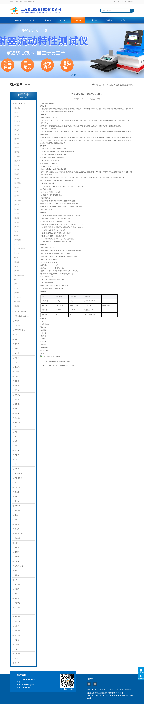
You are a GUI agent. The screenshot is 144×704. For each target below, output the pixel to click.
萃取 (16, 284)
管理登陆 (128, 689)
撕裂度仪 (17, 395)
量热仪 (17, 147)
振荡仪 (17, 271)
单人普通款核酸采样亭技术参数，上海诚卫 (59, 362)
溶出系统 (18, 301)
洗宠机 (17, 589)
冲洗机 (17, 143)
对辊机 (17, 446)
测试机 (17, 436)
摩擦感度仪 (18, 240)
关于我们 (33, 20)
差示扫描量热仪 (20, 249)
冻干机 (17, 427)
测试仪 (17, 321)
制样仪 (17, 626)
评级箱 (17, 409)
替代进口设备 (19, 533)
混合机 (17, 459)
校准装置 (17, 630)
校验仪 (17, 262)
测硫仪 (17, 112)
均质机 (17, 227)
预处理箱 (17, 404)
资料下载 (94, 20)
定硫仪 (17, 413)
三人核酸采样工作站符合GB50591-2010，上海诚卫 (61, 365)
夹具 (16, 580)
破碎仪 (17, 231)
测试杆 (17, 196)
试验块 (17, 187)
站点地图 (121, 693)
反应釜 (17, 178)
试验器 (17, 556)
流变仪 (17, 501)
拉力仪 (17, 139)
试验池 (17, 134)
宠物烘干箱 (18, 598)
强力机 (17, 483)
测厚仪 (17, 213)
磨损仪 (17, 152)
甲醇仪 (17, 469)
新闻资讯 (48, 20)
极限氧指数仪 (19, 566)
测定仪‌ (17, 547)
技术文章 (78, 20)
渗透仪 (17, 519)
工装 (16, 649)
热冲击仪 (17, 658)
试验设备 (18, 125)
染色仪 (17, 279)
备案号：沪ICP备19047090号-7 (110, 695)
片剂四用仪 (18, 506)
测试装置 (17, 584)
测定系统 (17, 524)
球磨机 (17, 464)
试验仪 (17, 348)
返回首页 (116, 2)
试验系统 (17, 325)
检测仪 (17, 399)
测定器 (17, 253)
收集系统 (18, 297)
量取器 (17, 209)
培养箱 (17, 381)
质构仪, (17, 455)
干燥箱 (17, 376)
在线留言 (123, 2)
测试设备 (18, 121)
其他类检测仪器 (20, 103)
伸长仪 (17, 205)
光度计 (17, 288)
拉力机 (17, 335)
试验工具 (18, 169)
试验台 (17, 441)
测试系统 (17, 367)
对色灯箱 (17, 422)
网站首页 (18, 20)
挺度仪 (17, 663)
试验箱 (17, 358)
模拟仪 (17, 575)
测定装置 (17, 617)
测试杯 (17, 117)
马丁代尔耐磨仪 (20, 330)
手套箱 (17, 640)
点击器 (17, 644)
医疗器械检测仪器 (20, 311)
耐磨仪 (17, 450)
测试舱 (17, 492)
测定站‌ (17, 191)
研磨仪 (17, 235)
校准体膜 (17, 635)
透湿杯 (17, 130)
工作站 (17, 244)
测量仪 (17, 390)
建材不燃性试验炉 (20, 275)
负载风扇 (18, 161)
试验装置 (17, 487)
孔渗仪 (17, 306)
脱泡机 (17, 222)
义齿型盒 (18, 183)
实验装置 (17, 510)
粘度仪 (17, 266)
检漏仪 (17, 218)
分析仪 (17, 496)
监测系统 (18, 156)
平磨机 (17, 612)
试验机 (17, 362)
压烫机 (17, 432)
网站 (88, 689)
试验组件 (18, 200)
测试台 (17, 515)
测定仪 (17, 344)
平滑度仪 (17, 372)
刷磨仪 (17, 293)
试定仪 (17, 561)
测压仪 (17, 552)
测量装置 (17, 570)
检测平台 (18, 108)
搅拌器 (17, 385)
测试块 (17, 257)
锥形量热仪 (18, 654)
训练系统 (17, 607)
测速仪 (17, 593)
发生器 (17, 353)
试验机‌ (17, 174)
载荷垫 (17, 165)
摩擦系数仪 (18, 473)
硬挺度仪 (17, 418)
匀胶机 (17, 543)
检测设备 (17, 621)
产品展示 (63, 20)
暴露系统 (17, 603)
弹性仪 (17, 529)
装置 (16, 339)
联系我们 (130, 2)
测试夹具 (17, 538)
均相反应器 (18, 478)
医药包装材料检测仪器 (22, 316)
